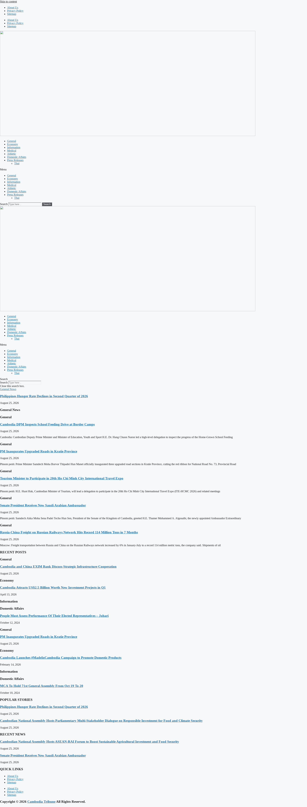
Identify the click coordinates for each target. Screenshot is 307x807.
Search (4, 204)
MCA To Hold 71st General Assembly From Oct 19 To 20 (41, 686)
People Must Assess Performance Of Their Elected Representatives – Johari (54, 616)
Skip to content (8, 1)
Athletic (11, 153)
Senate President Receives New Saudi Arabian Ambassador (43, 505)
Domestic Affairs (16, 157)
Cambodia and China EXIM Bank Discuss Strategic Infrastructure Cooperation (58, 566)
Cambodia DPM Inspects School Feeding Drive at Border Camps (47, 424)
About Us (12, 7)
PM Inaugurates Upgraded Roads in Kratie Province (38, 451)
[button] (153, 169)
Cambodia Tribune (41, 801)
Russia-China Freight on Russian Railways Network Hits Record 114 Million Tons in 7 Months (69, 532)
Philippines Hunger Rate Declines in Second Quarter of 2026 (44, 396)
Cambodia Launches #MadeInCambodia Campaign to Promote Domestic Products (60, 657)
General (11, 141)
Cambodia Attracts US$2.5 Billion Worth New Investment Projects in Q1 (53, 587)
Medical (11, 150)
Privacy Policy (15, 10)
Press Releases (15, 160)
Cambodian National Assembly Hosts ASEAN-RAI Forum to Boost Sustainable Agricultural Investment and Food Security (89, 741)
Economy (12, 144)
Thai (16, 163)
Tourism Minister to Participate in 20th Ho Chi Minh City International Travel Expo (61, 478)
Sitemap (11, 13)
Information (13, 147)
